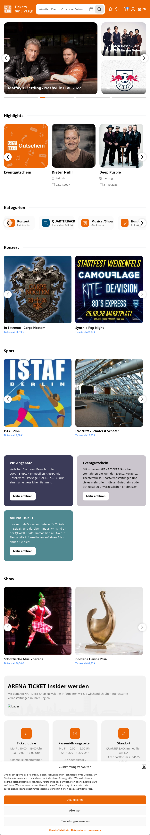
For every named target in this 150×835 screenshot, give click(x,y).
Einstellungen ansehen (75, 821)
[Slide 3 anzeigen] (93, 97)
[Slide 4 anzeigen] (129, 97)
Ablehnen (75, 810)
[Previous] (8, 157)
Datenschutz (78, 830)
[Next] (142, 157)
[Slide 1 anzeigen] (21, 97)
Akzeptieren (75, 799)
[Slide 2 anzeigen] (57, 97)
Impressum (94, 830)
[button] (144, 767)
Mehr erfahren (22, 496)
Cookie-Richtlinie (59, 830)
